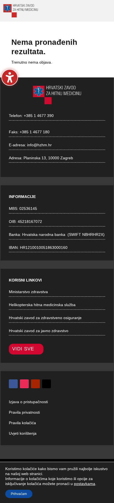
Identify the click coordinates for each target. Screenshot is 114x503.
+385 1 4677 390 (39, 115)
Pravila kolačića (22, 423)
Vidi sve (23, 348)
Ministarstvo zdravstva (28, 292)
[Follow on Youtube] (35, 383)
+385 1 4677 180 (35, 132)
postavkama (84, 483)
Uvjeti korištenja (23, 433)
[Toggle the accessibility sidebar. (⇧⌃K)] (9, 77)
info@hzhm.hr (39, 145)
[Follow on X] (46, 383)
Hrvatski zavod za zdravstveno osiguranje (45, 318)
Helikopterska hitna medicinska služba (42, 305)
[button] (78, 11)
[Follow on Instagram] (24, 383)
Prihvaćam (19, 494)
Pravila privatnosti (24, 412)
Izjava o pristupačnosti (28, 402)
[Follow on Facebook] (13, 383)
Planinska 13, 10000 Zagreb (48, 158)
